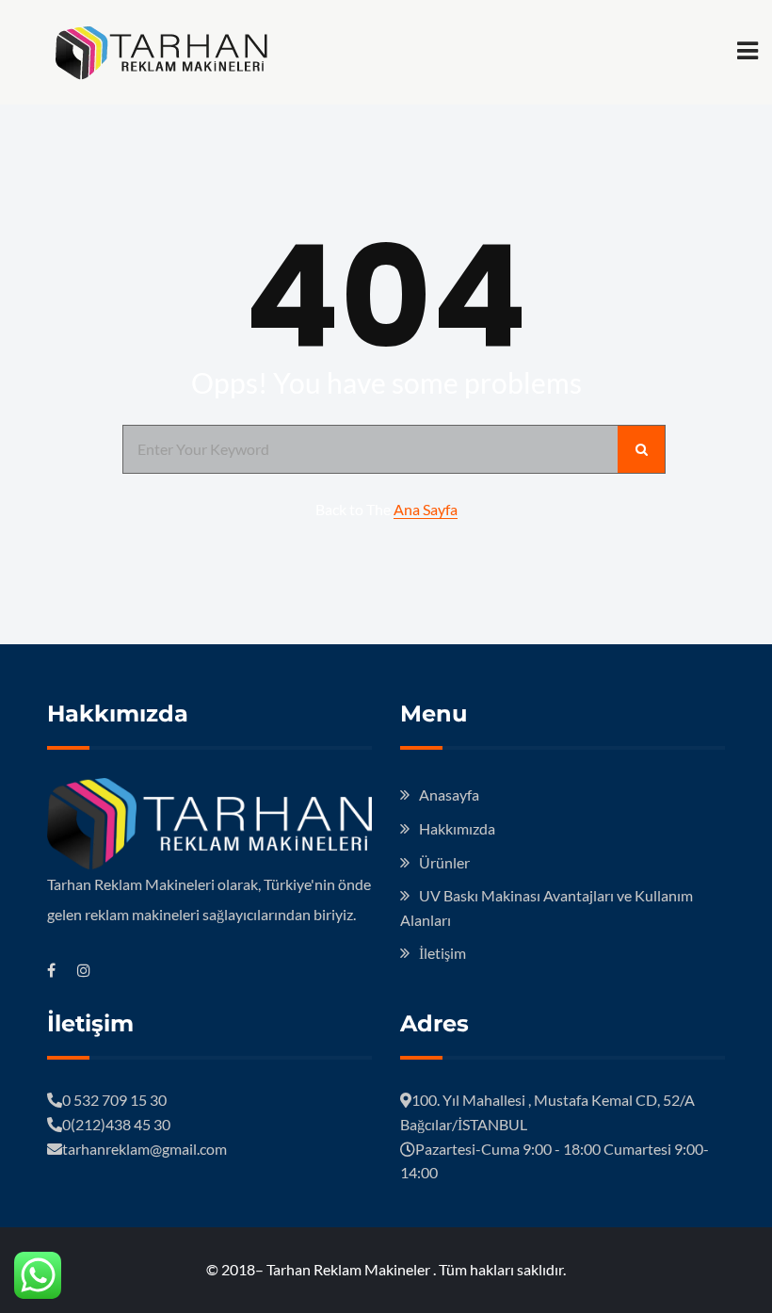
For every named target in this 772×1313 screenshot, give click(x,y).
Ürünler (444, 862)
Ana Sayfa (426, 509)
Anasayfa (449, 794)
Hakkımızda (457, 828)
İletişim (442, 953)
